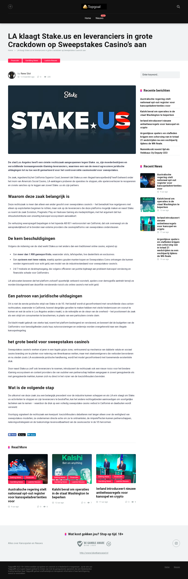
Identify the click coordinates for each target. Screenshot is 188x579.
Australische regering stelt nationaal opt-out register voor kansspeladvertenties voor (27, 495)
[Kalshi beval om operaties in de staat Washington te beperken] (72, 469)
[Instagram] (10, 6)
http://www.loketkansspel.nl (94, 553)
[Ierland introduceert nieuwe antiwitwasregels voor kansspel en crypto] (116, 468)
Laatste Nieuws (51, 61)
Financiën (15, 61)
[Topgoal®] (94, 7)
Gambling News (31, 61)
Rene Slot (26, 73)
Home (88, 18)
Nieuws (99, 18)
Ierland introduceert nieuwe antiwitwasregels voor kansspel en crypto (116, 492)
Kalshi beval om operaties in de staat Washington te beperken (70, 493)
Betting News (15, 477)
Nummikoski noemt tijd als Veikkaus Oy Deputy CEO (154, 151)
